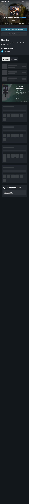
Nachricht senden (14, 34)
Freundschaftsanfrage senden (14, 29)
